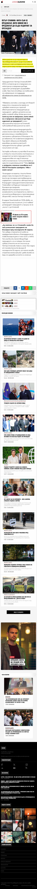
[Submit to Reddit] (27, 288)
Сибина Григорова (5, 753)
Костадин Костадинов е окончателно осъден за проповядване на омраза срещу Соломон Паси (17, 731)
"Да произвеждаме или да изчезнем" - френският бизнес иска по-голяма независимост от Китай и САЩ (17, 700)
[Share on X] (19, 288)
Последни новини (7, 313)
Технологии (4, 864)
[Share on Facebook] (15, 288)
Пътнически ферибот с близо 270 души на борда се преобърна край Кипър (16, 339)
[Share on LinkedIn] (23, 288)
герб (19, 293)
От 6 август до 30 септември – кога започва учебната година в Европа (17, 500)
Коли (2, 871)
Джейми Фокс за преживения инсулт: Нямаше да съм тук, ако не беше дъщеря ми (17, 787)
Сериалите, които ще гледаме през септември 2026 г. (17, 662)
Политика (4, 855)
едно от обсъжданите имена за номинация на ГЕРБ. (16, 95)
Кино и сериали (6, 861)
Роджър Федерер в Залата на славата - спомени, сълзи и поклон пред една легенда (17, 468)
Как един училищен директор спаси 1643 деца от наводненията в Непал (18, 371)
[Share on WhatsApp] (30, 288)
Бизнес (3, 858)
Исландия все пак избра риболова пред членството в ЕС (16, 533)
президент (13, 293)
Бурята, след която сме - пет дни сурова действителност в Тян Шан (18, 777)
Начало (7, 885)
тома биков (24, 293)
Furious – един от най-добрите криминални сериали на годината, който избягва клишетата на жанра (18, 782)
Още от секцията (18, 612)
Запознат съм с (15, 76)
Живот (3, 852)
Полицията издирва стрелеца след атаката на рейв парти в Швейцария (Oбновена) (18, 565)
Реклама (15, 885)
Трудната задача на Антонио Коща (14, 403)
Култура (3, 867)
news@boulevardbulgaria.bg (22, 756)
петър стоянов (6, 293)
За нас (3, 748)
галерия (3, 849)
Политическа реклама (28, 885)
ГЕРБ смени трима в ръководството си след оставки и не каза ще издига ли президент (17, 435)
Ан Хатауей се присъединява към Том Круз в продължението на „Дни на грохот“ (17, 597)
